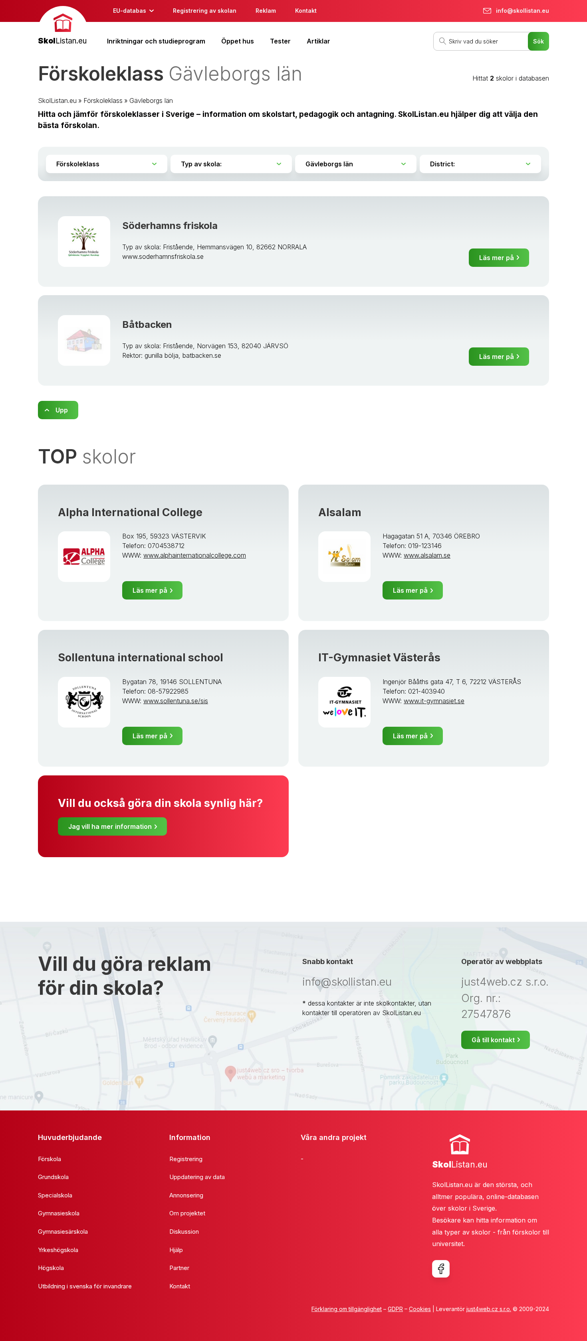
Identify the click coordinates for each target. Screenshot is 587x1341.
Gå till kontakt (493, 1040)
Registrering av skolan (204, 10)
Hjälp (176, 1250)
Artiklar (318, 41)
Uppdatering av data (197, 1177)
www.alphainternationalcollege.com (194, 555)
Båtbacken (147, 324)
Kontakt (306, 10)
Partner (179, 1268)
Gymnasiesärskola (63, 1231)
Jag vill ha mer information (110, 826)
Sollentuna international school (140, 657)
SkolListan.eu (57, 101)
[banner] (63, 26)
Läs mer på (496, 258)
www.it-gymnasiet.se (434, 701)
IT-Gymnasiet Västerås (379, 657)
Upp (62, 410)
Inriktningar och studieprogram (156, 41)
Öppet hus (237, 41)
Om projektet (187, 1213)
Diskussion (184, 1231)
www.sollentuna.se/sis (175, 701)
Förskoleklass (103, 101)
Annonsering (186, 1195)
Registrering (185, 1159)
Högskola (51, 1268)
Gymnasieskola (58, 1213)
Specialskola (55, 1195)
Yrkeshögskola (58, 1250)
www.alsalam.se (427, 555)
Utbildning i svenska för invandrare (85, 1286)
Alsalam (339, 512)
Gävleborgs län (151, 101)
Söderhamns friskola (170, 225)
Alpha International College (130, 512)
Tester (280, 41)
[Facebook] (441, 1269)
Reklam (266, 10)
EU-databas (129, 10)
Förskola (49, 1159)
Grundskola (53, 1177)
